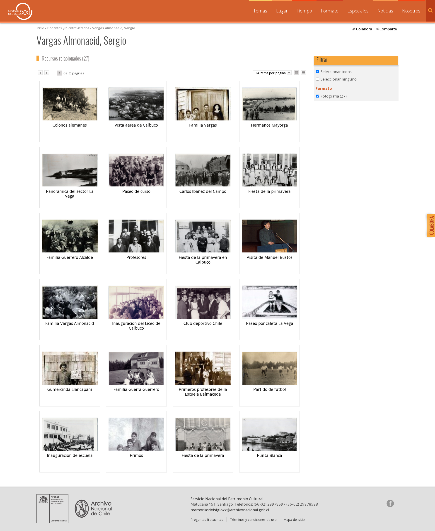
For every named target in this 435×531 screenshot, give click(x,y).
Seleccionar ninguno (339, 79)
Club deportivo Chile (203, 323)
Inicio (40, 28)
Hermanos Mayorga (269, 125)
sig (47, 73)
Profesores (136, 257)
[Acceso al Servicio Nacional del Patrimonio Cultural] (53, 521)
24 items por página (270, 73)
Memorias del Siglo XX (20, 11)
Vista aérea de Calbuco (136, 125)
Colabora (364, 29)
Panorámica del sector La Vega (70, 193)
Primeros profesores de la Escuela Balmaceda (203, 392)
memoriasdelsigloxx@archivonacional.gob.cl (230, 509)
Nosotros (411, 11)
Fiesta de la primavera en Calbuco (203, 259)
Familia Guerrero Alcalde (69, 257)
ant (40, 73)
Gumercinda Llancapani (69, 389)
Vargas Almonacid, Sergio (113, 28)
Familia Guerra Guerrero (136, 389)
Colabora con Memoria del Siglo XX (430, 225)
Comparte (388, 29)
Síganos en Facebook (390, 503)
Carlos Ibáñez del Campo (202, 191)
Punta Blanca (269, 455)
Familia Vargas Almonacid (69, 323)
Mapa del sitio (294, 519)
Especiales (358, 11)
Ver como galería (296, 72)
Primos (136, 455)
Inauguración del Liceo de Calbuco (136, 326)
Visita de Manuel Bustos (269, 257)
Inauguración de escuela (70, 455)
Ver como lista (303, 72)
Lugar (282, 11)
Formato (329, 11)
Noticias (385, 11)
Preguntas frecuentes (207, 519)
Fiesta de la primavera (269, 191)
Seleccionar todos (336, 71)
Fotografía (334, 96)
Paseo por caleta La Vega (269, 323)
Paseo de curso (136, 191)
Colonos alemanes (70, 125)
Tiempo (304, 11)
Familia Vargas (203, 125)
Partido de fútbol (269, 389)
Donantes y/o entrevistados (68, 28)
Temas (260, 11)
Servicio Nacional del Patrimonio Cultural (227, 498)
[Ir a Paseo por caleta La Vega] (269, 317)
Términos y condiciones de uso (253, 519)
